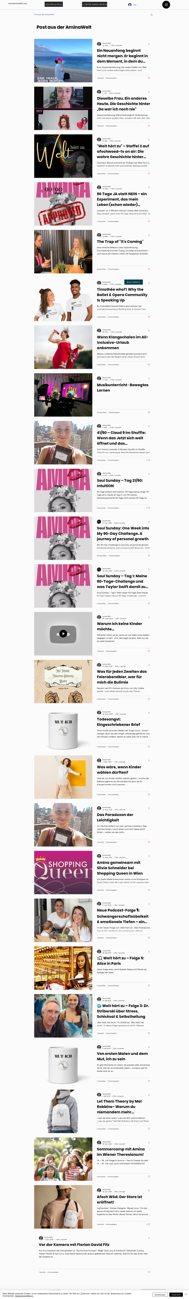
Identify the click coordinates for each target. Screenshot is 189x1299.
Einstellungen (160, 1294)
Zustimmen (176, 1294)
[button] (151, 15)
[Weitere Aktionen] (149, 44)
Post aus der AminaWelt (44, 14)
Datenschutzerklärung (24, 1296)
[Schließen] (185, 1294)
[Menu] (166, 5)
